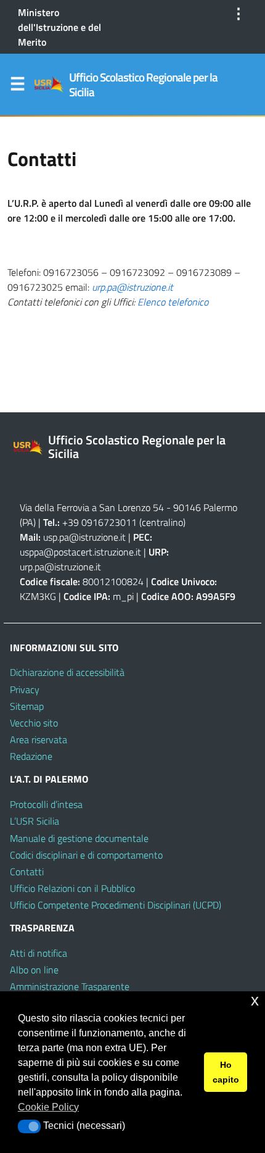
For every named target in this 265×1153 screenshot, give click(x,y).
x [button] (255, 1000)
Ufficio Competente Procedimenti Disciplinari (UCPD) (115, 904)
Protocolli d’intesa (46, 804)
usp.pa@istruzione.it (84, 537)
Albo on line (34, 969)
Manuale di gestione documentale (79, 838)
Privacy (24, 689)
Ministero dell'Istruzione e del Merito (59, 27)
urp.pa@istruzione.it (132, 287)
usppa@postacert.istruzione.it (80, 551)
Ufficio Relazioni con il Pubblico (72, 888)
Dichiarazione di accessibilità (67, 672)
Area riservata (38, 739)
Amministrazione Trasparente (69, 986)
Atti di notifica (38, 953)
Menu (17, 86)
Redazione (31, 756)
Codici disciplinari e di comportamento (86, 854)
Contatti (27, 871)
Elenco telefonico (172, 301)
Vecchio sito (34, 722)
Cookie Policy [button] (48, 1107)
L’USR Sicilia (34, 821)
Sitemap (27, 706)
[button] (29, 1126)
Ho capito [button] (226, 1072)
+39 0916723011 (99, 522)
